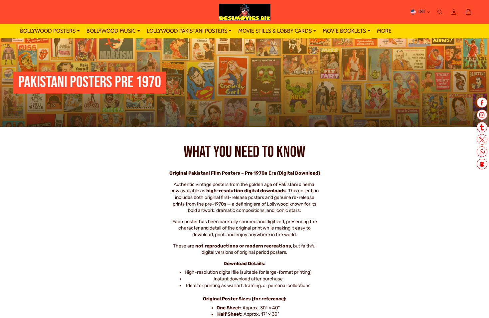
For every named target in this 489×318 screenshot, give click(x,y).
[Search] (439, 12)
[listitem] (384, 31)
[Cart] (468, 12)
